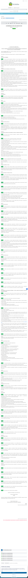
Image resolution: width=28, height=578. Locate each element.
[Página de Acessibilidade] (18, 7)
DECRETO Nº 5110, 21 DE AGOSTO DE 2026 (7, 553)
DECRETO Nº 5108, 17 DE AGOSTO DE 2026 (7, 556)
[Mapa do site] (17, 7)
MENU (2, 13)
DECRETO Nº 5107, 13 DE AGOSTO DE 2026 (7, 558)
